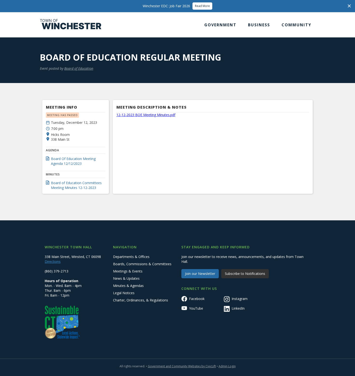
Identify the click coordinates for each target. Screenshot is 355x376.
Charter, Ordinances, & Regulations (140, 300)
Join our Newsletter (200, 273)
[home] (71, 24)
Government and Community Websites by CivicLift (182, 366)
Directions (53, 261)
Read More (202, 6)
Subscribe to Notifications (245, 273)
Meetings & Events (127, 271)
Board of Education (78, 68)
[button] (220, 25)
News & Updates (126, 278)
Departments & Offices (131, 256)
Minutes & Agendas (128, 285)
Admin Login (227, 366)
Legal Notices (124, 293)
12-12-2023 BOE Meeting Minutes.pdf (145, 114)
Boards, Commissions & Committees (142, 264)
